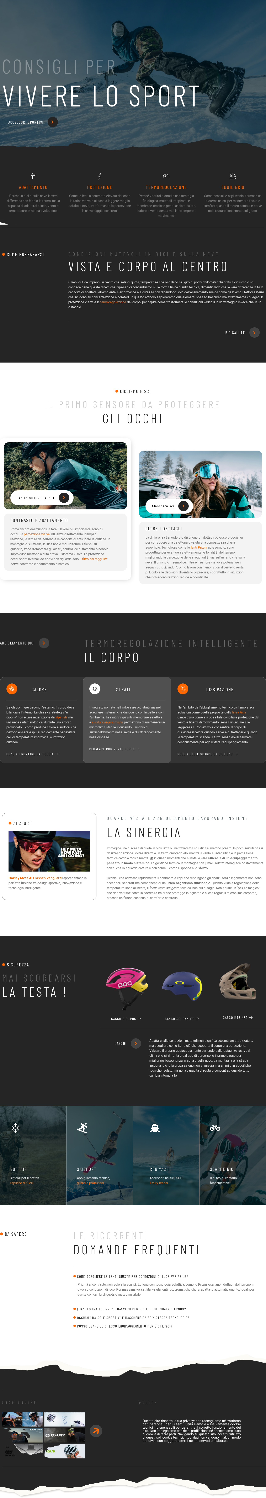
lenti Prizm (199, 547)
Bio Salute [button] (235, 332)
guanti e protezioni (90, 1183)
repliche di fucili (21, 1183)
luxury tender (159, 1183)
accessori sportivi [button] (25, 122)
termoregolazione (113, 302)
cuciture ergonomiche (107, 722)
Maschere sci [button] (163, 506)
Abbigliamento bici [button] (17, 643)
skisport (87, 1169)
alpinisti (61, 717)
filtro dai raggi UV (94, 559)
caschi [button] (121, 1043)
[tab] (169, 1276)
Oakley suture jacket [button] (36, 498)
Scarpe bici (222, 1169)
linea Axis (239, 712)
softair (18, 1169)
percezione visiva (37, 534)
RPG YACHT (161, 1169)
